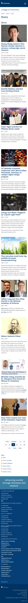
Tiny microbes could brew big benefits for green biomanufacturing (14, 258)
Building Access (5, 543)
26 (17, 445)
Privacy (24, 595)
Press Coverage (7, 460)
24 (10, 445)
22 (24, 441)
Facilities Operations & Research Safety (11, 550)
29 (10, 448)
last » (21, 448)
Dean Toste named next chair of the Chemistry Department (13, 418)
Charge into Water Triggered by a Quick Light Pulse (13, 213)
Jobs (2, 556)
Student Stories (7, 471)
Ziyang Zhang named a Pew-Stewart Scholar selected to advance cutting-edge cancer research (13, 47)
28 (25, 445)
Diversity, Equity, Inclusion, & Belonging (11, 548)
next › (15, 448)
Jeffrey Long (4, 308)
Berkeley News (5, 568)
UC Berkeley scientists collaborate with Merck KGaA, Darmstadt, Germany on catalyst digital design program (14, 172)
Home (2, 13)
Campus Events (5, 572)
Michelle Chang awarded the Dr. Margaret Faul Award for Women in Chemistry (13, 379)
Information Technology (7, 554)
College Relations (5, 545)
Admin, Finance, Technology (8, 541)
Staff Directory (5, 560)
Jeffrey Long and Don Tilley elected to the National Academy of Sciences (12, 301)
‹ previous (14, 441)
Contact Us (4, 547)
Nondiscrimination (22, 594)
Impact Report (7, 466)
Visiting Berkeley (6, 576)
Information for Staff (6, 552)
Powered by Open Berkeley (20, 590)
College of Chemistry (10, 9)
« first (8, 441)
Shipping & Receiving (6, 558)
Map (2, 501)
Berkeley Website (6, 566)
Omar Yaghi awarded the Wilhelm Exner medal (11, 127)
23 (6, 445)
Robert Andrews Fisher (11, 336)
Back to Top (24, 601)
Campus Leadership (6, 570)
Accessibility (23, 592)
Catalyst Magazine (8, 463)
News (7, 13)
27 (21, 445)
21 (21, 441)
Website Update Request (7, 562)
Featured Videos (7, 469)
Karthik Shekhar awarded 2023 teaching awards (12, 90)
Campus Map (4, 574)
